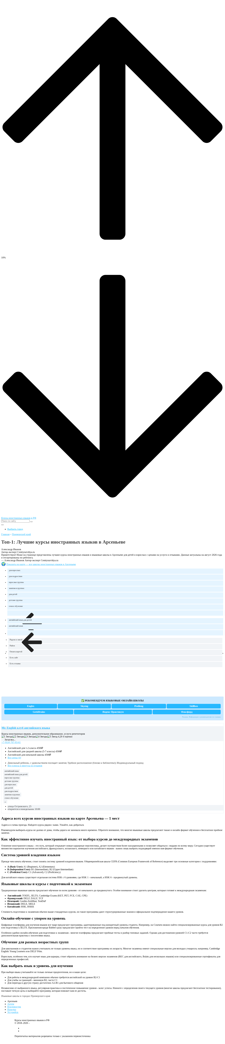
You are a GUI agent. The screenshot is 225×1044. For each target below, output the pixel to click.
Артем (10, 1004)
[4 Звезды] (41, 736)
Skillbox (193, 706)
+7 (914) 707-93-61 (11, 742)
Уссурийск (12, 1012)
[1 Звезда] (7, 736)
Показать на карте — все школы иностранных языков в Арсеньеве (41, 564)
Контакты (26, 1031)
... (5, 801)
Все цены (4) (14, 757)
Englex (30, 706)
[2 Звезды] (18, 736)
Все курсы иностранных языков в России (42, 1028)
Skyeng (84, 706)
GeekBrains (39, 712)
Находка (11, 1009)
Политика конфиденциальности (31, 1041)
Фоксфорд (186, 712)
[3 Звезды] (30, 736)
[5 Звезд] (52, 736)
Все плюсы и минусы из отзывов (25, 765)
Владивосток (14, 1006)
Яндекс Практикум (113, 712)
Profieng (138, 706)
